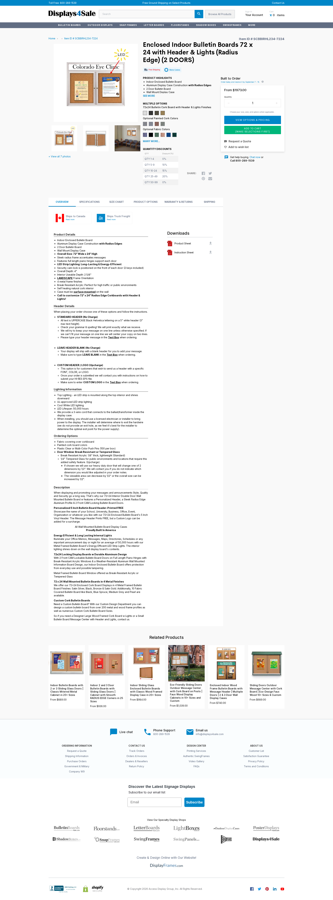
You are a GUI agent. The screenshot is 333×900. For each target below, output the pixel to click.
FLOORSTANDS (180, 25)
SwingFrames (232, 25)
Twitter (259, 889)
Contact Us (278, 2)
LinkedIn (275, 889)
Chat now (255, 157)
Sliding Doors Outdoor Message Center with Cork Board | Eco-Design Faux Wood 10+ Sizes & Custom (266, 690)
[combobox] (151, 14)
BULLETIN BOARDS (69, 25)
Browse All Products (219, 14)
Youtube (282, 889)
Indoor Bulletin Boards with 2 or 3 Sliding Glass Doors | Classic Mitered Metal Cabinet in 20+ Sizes (66, 690)
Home (52, 38)
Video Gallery (196, 761)
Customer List (256, 750)
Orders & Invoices (136, 756)
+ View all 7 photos (60, 156)
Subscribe (194, 802)
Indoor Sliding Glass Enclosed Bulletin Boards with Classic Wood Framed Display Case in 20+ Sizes (146, 690)
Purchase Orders (77, 761)
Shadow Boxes (206, 25)
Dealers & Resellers (136, 761)
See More (149, 95)
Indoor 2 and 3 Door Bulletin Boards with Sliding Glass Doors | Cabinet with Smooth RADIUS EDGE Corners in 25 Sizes (106, 693)
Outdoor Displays (100, 25)
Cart (271, 11)
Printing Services (196, 750)
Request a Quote (77, 750)
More (251, 25)
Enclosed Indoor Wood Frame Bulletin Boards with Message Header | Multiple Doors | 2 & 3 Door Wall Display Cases (226, 691)
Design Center (196, 745)
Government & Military (76, 766)
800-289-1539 (68, 2)
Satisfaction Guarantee (256, 756)
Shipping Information (76, 756)
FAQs (196, 766)
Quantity (228, 97)
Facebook (252, 889)
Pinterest (267, 889)
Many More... (151, 141)
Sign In (248, 11)
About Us (256, 745)
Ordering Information (77, 745)
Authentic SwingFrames (196, 756)
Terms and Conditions (256, 766)
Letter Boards (154, 25)
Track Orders (136, 750)
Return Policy (136, 766)
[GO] (199, 14)
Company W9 (77, 771)
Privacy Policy (256, 761)
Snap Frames (128, 25)
